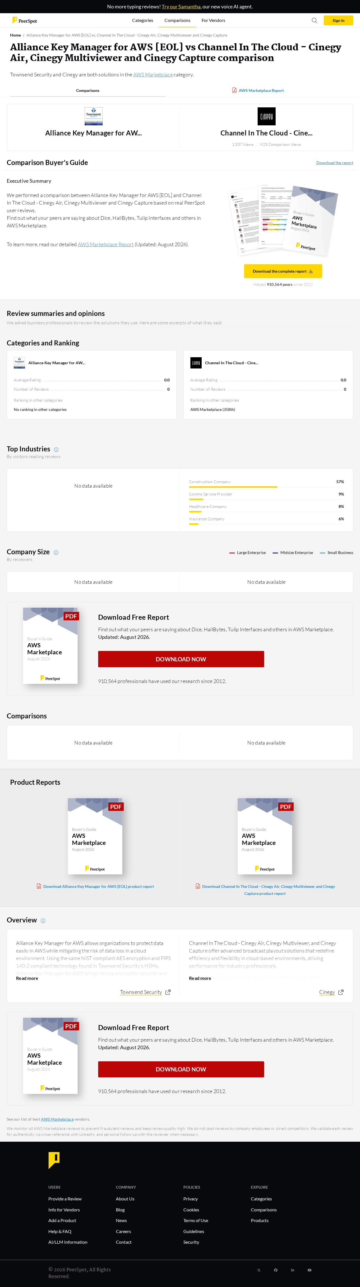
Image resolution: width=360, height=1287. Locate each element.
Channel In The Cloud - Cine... (266, 133)
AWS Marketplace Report (261, 90)
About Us (125, 1198)
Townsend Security (141, 992)
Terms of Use (195, 1220)
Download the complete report (280, 271)
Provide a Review (65, 1198)
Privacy (190, 1198)
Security (191, 1242)
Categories (261, 1198)
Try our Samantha (181, 6)
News (121, 1220)
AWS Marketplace (153, 74)
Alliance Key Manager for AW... (93, 133)
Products (260, 1220)
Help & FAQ (59, 1231)
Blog (120, 1209)
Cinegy (327, 992)
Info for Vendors (64, 1209)
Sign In (339, 20)
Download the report (334, 162)
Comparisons (87, 90)
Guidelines (193, 1231)
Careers (123, 1231)
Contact (124, 1242)
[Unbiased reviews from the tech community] (24, 19)
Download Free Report (133, 617)
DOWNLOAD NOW (181, 659)
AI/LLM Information (67, 1242)
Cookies (191, 1209)
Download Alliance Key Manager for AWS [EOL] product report (98, 886)
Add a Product (62, 1220)
